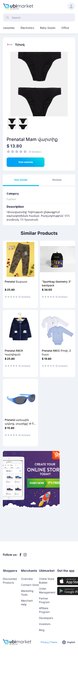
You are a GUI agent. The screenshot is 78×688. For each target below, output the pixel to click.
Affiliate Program (44, 610)
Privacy (45, 642)
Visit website (25, 162)
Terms (54, 642)
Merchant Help (27, 602)
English (71, 642)
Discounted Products (10, 580)
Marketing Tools (27, 592)
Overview (27, 578)
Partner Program (44, 600)
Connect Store (30, 584)
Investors (44, 624)
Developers (46, 618)
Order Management (47, 590)
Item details (20, 179)
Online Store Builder (46, 580)
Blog (41, 630)
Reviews (57, 179)
